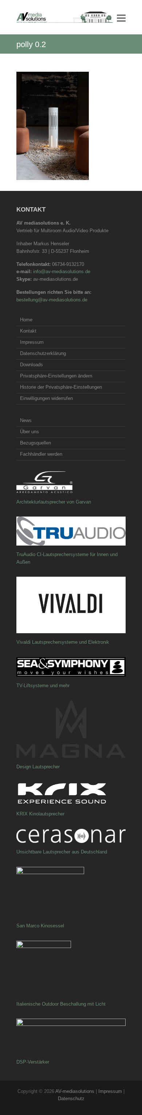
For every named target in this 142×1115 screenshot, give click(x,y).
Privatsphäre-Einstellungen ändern (56, 376)
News (26, 420)
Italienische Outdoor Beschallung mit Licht (61, 1004)
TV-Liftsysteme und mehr (43, 685)
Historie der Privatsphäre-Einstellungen (61, 387)
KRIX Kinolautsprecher (40, 814)
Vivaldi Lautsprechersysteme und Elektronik (62, 642)
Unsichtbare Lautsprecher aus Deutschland (61, 852)
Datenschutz (71, 1098)
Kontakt (28, 331)
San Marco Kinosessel (40, 925)
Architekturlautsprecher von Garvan (53, 502)
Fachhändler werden (41, 454)
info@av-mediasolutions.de (61, 271)
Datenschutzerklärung (43, 353)
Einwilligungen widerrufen (46, 398)
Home (26, 319)
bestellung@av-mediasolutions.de (51, 299)
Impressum (32, 342)
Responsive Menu (121, 18)
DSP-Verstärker (32, 1062)
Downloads (31, 364)
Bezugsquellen (35, 443)
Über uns (29, 431)
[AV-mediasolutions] (64, 17)
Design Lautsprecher (38, 766)
